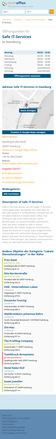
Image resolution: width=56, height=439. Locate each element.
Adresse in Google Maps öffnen (19, 150)
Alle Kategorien (9, 421)
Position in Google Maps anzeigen (28, 132)
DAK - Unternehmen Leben (21, 287)
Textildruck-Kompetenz (19, 354)
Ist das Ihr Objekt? (12, 177)
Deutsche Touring (15, 300)
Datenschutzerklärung (13, 430)
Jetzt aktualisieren (12, 173)
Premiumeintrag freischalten (18, 182)
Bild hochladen (11, 193)
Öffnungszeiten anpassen (27, 75)
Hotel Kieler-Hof (14, 368)
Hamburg (18, 19)
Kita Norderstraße (15, 273)
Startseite (6, 19)
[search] (51, 11)
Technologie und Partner (14, 433)
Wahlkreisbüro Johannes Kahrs (23, 314)
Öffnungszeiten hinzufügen (16, 418)
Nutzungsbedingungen (13, 427)
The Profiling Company (18, 341)
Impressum (8, 424)
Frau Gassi (10, 260)
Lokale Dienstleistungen (35, 19)
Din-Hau (9, 327)
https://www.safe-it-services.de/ (20, 163)
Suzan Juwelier (13, 381)
